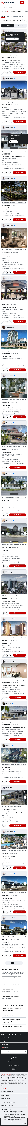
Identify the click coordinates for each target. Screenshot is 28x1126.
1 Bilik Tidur (8, 998)
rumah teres (19, 974)
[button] (3, 16)
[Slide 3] (12, 51)
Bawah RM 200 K (6, 991)
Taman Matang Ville (6, 984)
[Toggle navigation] (26, 2)
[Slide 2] (11, 51)
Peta (21, 25)
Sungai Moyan (16, 984)
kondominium (5, 976)
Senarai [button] (8, 25)
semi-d (15, 976)
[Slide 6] (16, 51)
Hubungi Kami (4, 1041)
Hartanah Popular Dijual (7, 1105)
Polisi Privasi (7, 1116)
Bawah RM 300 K (14, 991)
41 (15, 963)
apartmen (11, 976)
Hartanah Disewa (5, 1098)
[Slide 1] (10, 51)
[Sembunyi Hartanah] (21, 83)
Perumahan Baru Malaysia (8, 1102)
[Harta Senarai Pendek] (25, 36)
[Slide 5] (16, 298)
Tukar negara (4, 1044)
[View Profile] (14, 31)
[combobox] (13, 7)
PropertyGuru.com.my (6, 1074)
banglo (19, 976)
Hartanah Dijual (5, 1095)
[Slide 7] (17, 443)
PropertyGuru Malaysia (7, 1091)
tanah (3, 977)
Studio (3, 998)
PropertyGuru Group (6, 1038)
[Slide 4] (14, 347)
